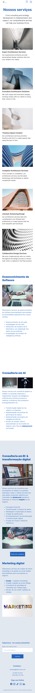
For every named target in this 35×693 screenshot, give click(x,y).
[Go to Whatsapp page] (21, 684)
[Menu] (31, 2)
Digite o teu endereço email (9, 646)
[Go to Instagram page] (14, 684)
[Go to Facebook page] (11, 684)
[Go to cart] (27, 1)
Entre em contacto (17, 554)
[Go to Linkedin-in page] (24, 684)
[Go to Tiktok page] (17, 684)
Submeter (17, 656)
